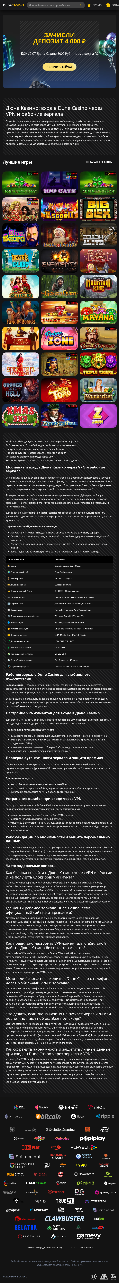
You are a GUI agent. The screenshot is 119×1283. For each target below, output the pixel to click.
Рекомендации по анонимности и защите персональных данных (43, 460)
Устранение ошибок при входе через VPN (29, 456)
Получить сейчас (59, 67)
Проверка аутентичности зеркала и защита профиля (36, 452)
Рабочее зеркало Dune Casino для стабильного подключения (41, 445)
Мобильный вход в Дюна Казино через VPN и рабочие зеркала (42, 441)
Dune (13, 5)
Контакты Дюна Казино (81, 1247)
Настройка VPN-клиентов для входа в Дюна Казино (35, 449)
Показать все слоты (99, 162)
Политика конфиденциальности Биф (44, 1247)
